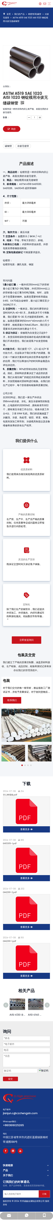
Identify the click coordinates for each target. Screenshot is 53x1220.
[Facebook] (5, 1151)
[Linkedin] (13, 1151)
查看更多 (25, 829)
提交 (10, 1078)
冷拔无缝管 (23, 146)
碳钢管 (8, 146)
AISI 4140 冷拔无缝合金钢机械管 (35, 1014)
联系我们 (12, 700)
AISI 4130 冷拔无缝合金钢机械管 (17, 1014)
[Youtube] (20, 1151)
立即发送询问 (26, 640)
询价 (13, 129)
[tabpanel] (13, 753)
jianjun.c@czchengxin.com (20, 1113)
